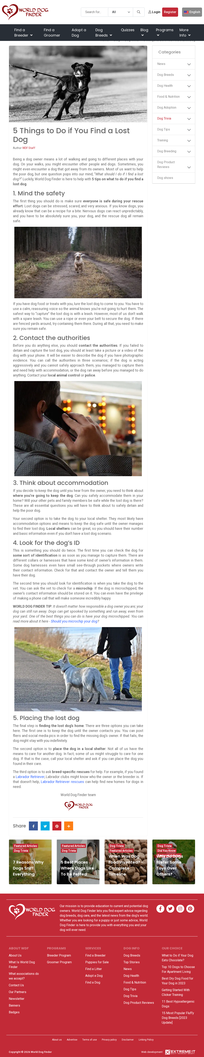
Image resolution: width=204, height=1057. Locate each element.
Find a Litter (93, 969)
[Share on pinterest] (56, 825)
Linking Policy (146, 1039)
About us (57, 1039)
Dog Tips (163, 129)
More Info (183, 32)
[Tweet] (45, 825)
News (161, 64)
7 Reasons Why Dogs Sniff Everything (28, 868)
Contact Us (16, 985)
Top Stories (132, 962)
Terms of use (89, 1039)
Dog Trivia (164, 118)
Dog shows (165, 178)
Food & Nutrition (168, 96)
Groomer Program (59, 962)
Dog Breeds (102, 32)
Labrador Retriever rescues (62, 782)
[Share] (68, 825)
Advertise (72, 1039)
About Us (15, 955)
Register (170, 12)
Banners (14, 1005)
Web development (152, 1051)
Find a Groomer (52, 32)
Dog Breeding (166, 151)
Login (155, 12)
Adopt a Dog (79, 32)
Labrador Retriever (30, 777)
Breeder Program (59, 955)
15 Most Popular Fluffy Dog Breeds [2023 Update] (178, 1017)
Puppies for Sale (97, 962)
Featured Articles (25, 846)
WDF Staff (28, 148)
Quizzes (127, 29)
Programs (165, 29)
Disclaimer (128, 1039)
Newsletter (16, 999)
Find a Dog (92, 982)
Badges (14, 1012)
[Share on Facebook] (33, 825)
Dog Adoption (166, 107)
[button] (191, 64)
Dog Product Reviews (166, 164)
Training (162, 140)
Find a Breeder (21, 32)
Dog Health (165, 86)
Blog (144, 29)
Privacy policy (109, 1039)
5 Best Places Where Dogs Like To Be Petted (77, 868)
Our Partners (17, 992)
